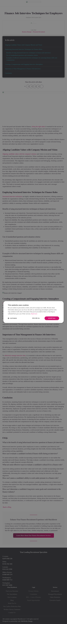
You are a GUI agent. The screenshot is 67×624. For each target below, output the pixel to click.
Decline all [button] (36, 318)
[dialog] (33, 312)
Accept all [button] (51, 318)
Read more (34, 314)
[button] (12, 318)
